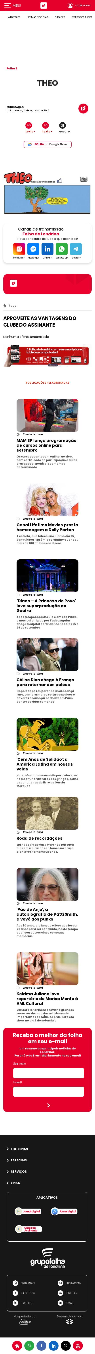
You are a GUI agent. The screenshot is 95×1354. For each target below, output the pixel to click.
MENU (17, 5)
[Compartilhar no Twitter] (66, 1346)
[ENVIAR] (49, 1105)
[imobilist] (17, 1346)
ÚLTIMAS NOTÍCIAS (37, 17)
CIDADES (60, 17)
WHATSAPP (14, 17)
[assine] (78, 1346)
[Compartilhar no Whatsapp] (29, 1346)
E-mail (17, 1082)
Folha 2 (12, 68)
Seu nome (19, 1063)
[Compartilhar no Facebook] (41, 1346)
